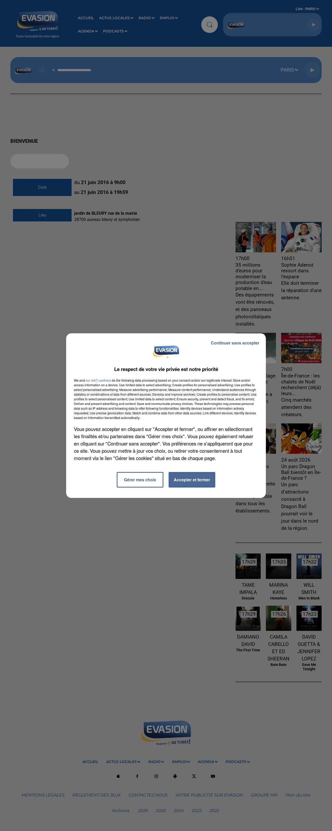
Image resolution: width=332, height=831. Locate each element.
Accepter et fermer (192, 480)
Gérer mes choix (140, 480)
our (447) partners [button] (98, 380)
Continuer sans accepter (235, 343)
